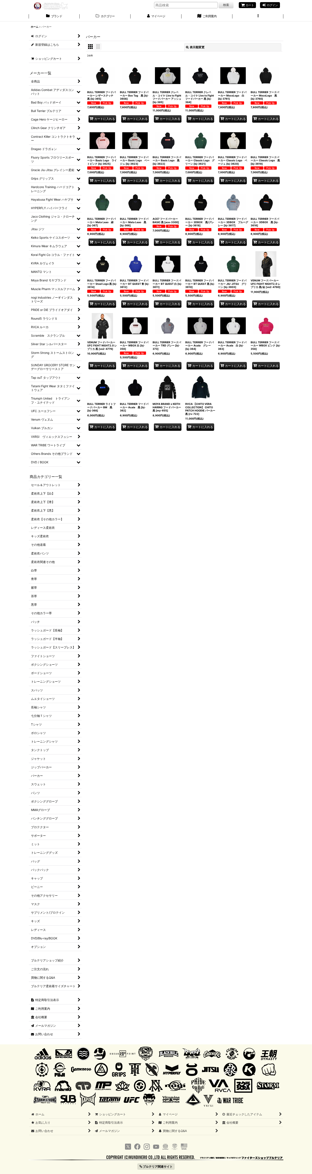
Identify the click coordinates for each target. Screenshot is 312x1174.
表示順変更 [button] (197, 47)
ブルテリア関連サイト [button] (157, 1166)
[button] (257, 16)
